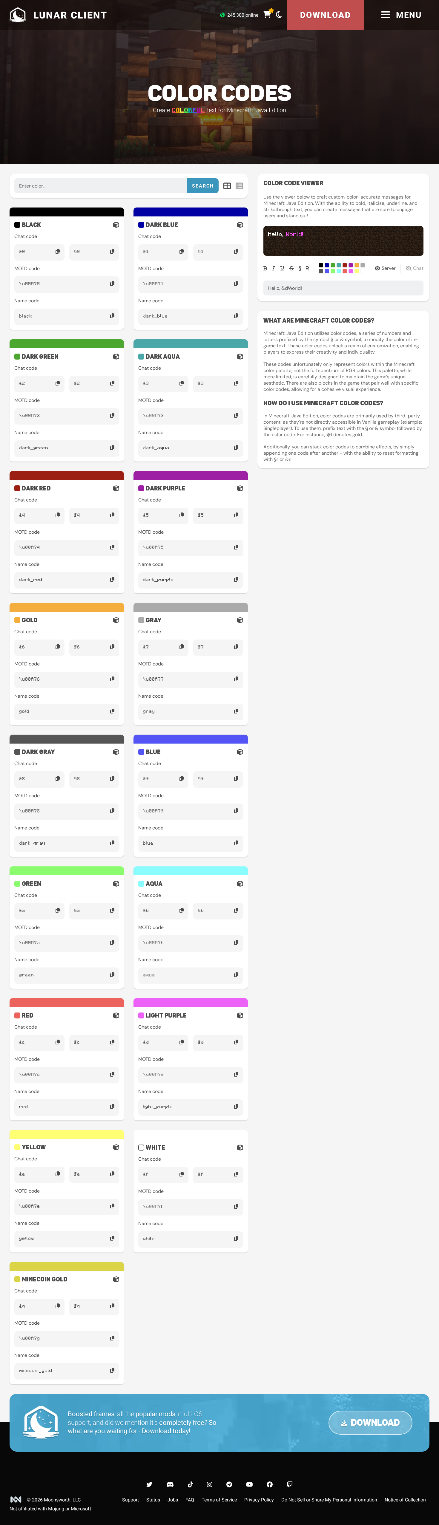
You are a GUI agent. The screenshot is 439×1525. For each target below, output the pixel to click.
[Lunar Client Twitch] (290, 1484)
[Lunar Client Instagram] (209, 1484)
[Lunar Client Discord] (170, 1484)
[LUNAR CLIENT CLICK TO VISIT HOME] (16, 14)
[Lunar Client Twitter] (149, 1484)
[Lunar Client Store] (267, 14)
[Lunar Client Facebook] (270, 1484)
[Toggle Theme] (279, 14)
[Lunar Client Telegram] (229, 1484)
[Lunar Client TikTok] (190, 1484)
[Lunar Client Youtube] (249, 1484)
